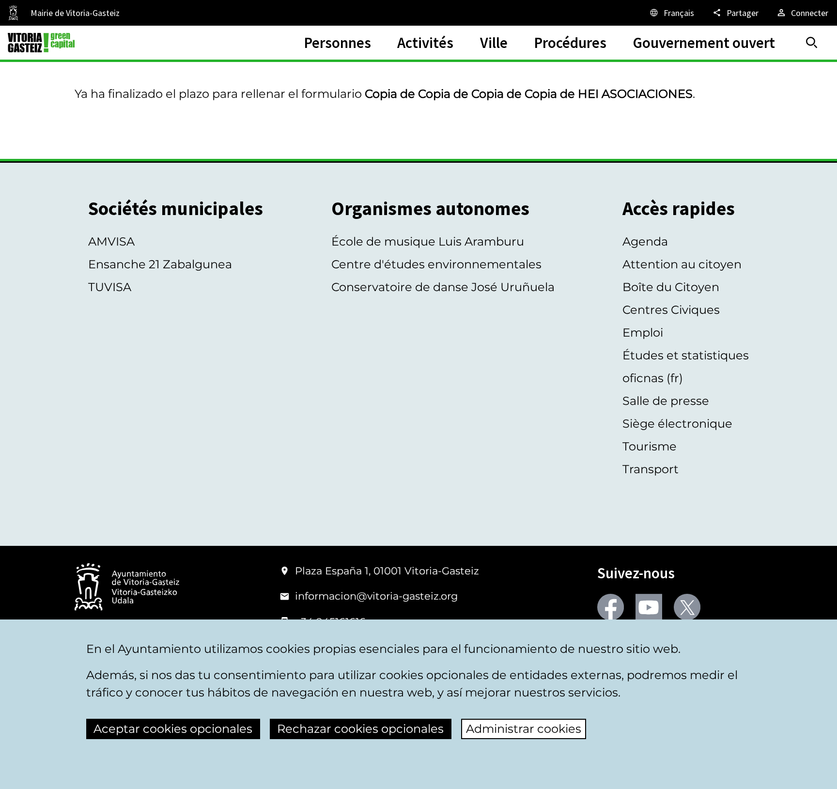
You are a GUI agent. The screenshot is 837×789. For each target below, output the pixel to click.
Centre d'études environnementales (436, 264)
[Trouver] (811, 43)
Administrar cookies (523, 729)
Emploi (642, 332)
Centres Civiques (671, 310)
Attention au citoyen (682, 264)
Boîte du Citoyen (670, 287)
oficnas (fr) (652, 378)
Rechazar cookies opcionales (360, 729)
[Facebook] (610, 607)
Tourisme (649, 446)
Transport (650, 469)
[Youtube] (649, 607)
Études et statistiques (685, 355)
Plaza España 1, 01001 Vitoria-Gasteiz (387, 571)
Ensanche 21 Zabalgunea (160, 264)
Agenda (645, 241)
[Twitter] (687, 607)
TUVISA (109, 287)
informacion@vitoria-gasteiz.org (376, 596)
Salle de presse (665, 401)
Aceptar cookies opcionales (172, 729)
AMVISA (111, 241)
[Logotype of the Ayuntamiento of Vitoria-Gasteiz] (127, 587)
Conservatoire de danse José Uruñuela (443, 287)
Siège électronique (677, 424)
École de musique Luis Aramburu (427, 241)
